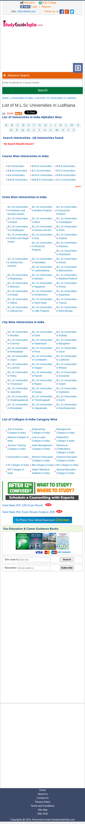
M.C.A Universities (66, 179)
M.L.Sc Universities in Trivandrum (18, 382)
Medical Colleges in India (18, 439)
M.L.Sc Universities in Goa (42, 236)
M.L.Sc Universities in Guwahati (66, 374)
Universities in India (22, 98)
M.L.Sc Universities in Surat (66, 350)
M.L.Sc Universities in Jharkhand (66, 252)
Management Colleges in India (65, 431)
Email (10, 113)
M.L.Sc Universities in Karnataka (42, 261)
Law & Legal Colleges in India (41, 439)
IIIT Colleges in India (67, 465)
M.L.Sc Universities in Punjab (18, 293)
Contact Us (43, 798)
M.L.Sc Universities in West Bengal (66, 309)
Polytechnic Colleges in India (65, 439)
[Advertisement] (22, 48)
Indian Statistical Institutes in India (41, 471)
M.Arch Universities (42, 175)
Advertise (29, 2)
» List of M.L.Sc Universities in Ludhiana (54, 98)
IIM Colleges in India (43, 465)
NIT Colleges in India (16, 471)
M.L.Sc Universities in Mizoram (18, 285)
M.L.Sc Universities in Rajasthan (66, 293)
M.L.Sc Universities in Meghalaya (18, 277)
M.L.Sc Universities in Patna (18, 374)
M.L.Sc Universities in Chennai (18, 342)
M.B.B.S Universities (43, 179)
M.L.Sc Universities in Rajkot (42, 382)
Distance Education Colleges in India (66, 459)
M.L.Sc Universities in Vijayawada (42, 406)
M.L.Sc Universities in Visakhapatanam (18, 398)
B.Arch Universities (42, 166)
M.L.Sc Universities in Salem (66, 382)
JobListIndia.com (26, 11)
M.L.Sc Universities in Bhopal (66, 366)
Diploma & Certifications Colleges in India (65, 449)
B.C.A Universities (41, 170)
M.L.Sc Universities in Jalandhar (18, 390)
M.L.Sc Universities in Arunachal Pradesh (66, 210)
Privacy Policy (42, 802)
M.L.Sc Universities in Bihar (42, 220)
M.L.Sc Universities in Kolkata (66, 334)
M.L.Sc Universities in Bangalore (66, 342)
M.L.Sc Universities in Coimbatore (42, 358)
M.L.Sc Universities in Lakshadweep (42, 269)
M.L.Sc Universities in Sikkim (18, 301)
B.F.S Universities (65, 170)
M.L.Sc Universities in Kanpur (42, 390)
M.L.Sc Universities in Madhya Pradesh (66, 277)
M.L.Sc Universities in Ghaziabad (18, 406)
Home (5, 98)
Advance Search (18, 75)
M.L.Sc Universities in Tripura (66, 301)
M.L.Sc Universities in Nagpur (42, 366)
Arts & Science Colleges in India (17, 431)
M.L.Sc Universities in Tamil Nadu (42, 301)
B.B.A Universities (65, 166)
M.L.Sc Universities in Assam (18, 220)
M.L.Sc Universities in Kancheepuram (66, 406)
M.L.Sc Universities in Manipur (42, 277)
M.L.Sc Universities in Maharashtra (66, 269)
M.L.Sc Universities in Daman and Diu (42, 228)
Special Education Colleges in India (66, 471)
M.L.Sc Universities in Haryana (66, 244)
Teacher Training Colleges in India (17, 447)
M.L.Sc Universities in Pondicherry (42, 293)
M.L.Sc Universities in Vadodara (66, 390)
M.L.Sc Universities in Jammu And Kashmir (18, 262)
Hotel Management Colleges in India (42, 447)
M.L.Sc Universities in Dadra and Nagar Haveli (18, 238)
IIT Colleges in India (18, 465)
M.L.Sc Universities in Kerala (66, 261)
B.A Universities (16, 166)
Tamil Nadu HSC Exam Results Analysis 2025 (29, 512)
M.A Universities (16, 175)
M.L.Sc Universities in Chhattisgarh (18, 228)
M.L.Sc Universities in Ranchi (42, 374)
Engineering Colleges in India (41, 431)
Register (46, 6)
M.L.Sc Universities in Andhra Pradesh (42, 209)
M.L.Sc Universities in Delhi (66, 228)
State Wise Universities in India (24, 197)
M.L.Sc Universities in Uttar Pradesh (42, 309)
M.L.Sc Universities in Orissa (66, 285)
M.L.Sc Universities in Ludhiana (66, 358)
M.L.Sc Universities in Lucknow (18, 366)
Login (33, 6)
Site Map (42, 809)
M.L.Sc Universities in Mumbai (18, 334)
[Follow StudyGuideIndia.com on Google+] (67, 10)
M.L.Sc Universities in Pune (42, 350)
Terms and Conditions (42, 806)
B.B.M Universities (17, 170)
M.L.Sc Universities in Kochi (66, 398)
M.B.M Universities (17, 179)
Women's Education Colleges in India (42, 459)
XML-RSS (42, 813)
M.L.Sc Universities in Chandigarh (66, 220)
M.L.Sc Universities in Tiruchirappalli (42, 398)
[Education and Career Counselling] (42, 483)
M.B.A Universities (66, 175)
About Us (43, 794)
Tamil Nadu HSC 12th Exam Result (22, 505)
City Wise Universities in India (23, 322)
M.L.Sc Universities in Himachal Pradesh (42, 246)
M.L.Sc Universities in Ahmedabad (18, 350)
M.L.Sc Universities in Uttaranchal (18, 309)
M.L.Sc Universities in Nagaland (42, 285)
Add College (49, 2)
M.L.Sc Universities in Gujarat (66, 236)
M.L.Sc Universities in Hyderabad (42, 342)
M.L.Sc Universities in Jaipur (18, 358)
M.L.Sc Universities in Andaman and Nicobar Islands (18, 210)
